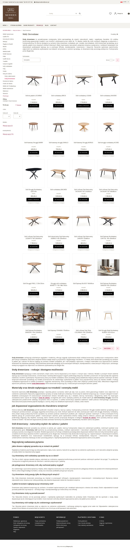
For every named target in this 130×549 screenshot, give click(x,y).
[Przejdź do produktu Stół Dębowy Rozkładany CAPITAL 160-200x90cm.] (108, 220)
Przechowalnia (39, 525)
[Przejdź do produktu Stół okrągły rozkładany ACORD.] (108, 127)
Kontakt (101, 525)
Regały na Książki (8, 44)
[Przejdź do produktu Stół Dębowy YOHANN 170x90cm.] (59, 314)
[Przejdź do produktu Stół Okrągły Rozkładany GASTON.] (34, 174)
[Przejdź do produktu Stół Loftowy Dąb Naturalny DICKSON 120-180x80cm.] (108, 174)
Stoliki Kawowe (7, 54)
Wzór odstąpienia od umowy (21, 523)
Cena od (5, 113)
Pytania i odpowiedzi (19, 527)
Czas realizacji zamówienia (85, 525)
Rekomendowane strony (63, 523)
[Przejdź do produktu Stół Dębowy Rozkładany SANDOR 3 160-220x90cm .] (34, 314)
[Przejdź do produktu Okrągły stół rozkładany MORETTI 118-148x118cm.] (59, 267)
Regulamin (16, 529)
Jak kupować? (60, 527)
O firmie (101, 521)
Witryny (5, 41)
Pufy (4, 69)
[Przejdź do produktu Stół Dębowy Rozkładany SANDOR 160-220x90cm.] (108, 267)
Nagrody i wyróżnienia (105, 523)
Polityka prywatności (62, 521)
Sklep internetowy (64, 546)
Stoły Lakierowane (10, 76)
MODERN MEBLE (7, 30)
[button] (79, 13)
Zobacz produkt (83, 105)
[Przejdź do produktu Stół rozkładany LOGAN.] (83, 80)
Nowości (5, 93)
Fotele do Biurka (7, 83)
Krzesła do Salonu (8, 81)
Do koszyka (34, 105)
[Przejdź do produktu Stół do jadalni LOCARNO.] (34, 80)
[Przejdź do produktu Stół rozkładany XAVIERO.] (108, 80)
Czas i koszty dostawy (84, 523)
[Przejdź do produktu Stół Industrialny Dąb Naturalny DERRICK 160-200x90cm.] (59, 220)
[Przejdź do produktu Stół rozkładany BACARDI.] (59, 174)
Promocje (5, 96)
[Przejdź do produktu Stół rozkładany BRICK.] (59, 80)
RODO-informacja (61, 525)
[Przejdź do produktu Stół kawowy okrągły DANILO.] (59, 127)
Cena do (15, 113)
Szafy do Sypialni (7, 64)
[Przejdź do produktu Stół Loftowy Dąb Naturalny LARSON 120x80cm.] (83, 220)
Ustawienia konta (40, 523)
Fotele (4, 71)
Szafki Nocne (6, 59)
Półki (4, 56)
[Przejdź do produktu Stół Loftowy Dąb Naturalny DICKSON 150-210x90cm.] (83, 174)
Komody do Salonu (8, 39)
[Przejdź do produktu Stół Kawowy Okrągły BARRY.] (34, 127)
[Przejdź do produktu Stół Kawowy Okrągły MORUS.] (83, 127)
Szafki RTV (6, 36)
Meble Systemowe (8, 34)
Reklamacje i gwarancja (20, 521)
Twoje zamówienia (40, 521)
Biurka (4, 46)
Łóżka (4, 49)
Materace (5, 91)
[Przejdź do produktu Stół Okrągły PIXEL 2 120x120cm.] (34, 267)
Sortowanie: (26, 56)
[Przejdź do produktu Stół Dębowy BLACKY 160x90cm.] (83, 267)
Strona (107, 60)
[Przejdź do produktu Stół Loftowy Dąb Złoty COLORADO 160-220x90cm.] (83, 314)
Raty (14, 531)
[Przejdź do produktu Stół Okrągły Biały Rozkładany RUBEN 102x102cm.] (108, 314)
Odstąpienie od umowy (20, 525)
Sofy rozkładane (7, 66)
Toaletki (5, 61)
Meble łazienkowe (8, 88)
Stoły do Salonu (17, 30)
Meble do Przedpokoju (9, 86)
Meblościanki (6, 51)
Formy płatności (82, 521)
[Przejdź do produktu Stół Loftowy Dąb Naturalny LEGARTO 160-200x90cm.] (34, 220)
